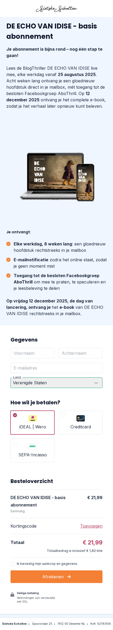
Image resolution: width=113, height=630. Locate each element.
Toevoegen (91, 526)
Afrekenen (53, 576)
